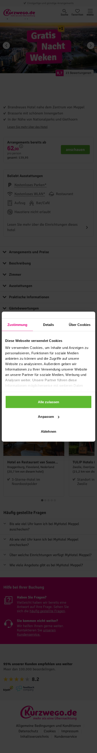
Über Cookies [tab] (79, 324)
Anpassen (46, 417)
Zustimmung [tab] (17, 324)
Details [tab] (48, 324)
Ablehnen (48, 431)
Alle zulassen (48, 402)
